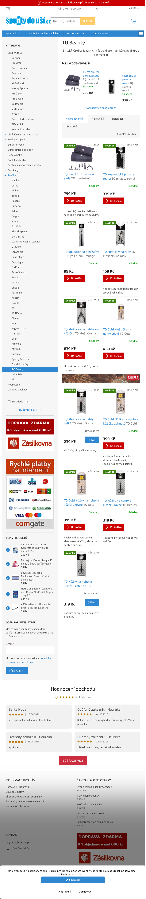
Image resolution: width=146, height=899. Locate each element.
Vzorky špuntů (20, 88)
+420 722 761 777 (21, 848)
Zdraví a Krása (16, 145)
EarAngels (17, 252)
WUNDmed (17, 313)
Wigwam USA (19, 328)
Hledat (87, 21)
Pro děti (16, 63)
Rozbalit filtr (28, 410)
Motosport (18, 109)
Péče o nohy (15, 155)
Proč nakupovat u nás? (89, 804)
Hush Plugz (18, 257)
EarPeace (17, 267)
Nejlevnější (98, 119)
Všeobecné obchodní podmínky (24, 797)
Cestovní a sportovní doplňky (24, 165)
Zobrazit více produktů (99, 107)
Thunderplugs (20, 232)
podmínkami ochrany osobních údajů (30, 660)
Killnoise (16, 211)
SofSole (16, 354)
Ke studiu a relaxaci (22, 129)
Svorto (15, 277)
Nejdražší (117, 119)
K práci (15, 114)
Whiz (14, 308)
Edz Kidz (16, 226)
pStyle (15, 283)
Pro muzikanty (20, 78)
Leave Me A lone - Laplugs (26, 242)
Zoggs (15, 216)
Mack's (15, 180)
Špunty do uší (15, 53)
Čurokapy (13, 170)
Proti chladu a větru (23, 119)
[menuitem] (13, 33)
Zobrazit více (73, 760)
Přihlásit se (17, 670)
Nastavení (65, 892)
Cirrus (15, 186)
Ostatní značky (20, 364)
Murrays (16, 334)
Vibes (15, 221)
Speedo (16, 206)
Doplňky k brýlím (17, 160)
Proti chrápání (19, 68)
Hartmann (17, 293)
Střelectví (17, 124)
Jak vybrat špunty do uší (91, 813)
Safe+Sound (18, 272)
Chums (15, 318)
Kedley (16, 298)
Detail (92, 440)
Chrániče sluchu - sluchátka (23, 135)
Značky (12, 175)
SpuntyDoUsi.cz (20, 359)
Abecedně (72, 127)
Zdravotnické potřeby (20, 150)
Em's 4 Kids (18, 237)
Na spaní (16, 58)
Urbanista (17, 374)
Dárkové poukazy (18, 390)
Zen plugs (17, 262)
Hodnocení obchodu (73, 689)
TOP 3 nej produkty (88, 796)
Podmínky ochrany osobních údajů (25, 801)
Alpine (15, 191)
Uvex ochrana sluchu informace (94, 787)
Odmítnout (85, 891)
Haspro (16, 201)
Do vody (16, 73)
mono (15, 323)
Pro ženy (17, 94)
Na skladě (20, 402)
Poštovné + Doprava (69, 8)
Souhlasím (74, 880)
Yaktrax (16, 349)
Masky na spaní (16, 140)
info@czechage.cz (22, 842)
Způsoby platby (15, 792)
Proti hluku (18, 99)
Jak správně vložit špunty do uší (95, 822)
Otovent (16, 247)
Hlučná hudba (19, 84)
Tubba (15, 196)
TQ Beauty (18, 369)
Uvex (14, 339)
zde (79, 874)
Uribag (15, 288)
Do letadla (17, 104)
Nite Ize (16, 380)
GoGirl (15, 303)
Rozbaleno (14, 385)
